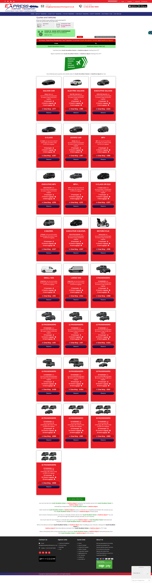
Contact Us (144, 1)
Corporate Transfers (82, 14)
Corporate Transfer (83, 551)
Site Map (61, 547)
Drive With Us (81, 559)
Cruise (16, 11)
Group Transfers (95, 14)
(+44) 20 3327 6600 (91, 7)
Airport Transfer (82, 545)
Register (130, 1)
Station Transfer (82, 549)
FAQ (60, 549)
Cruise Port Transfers (55, 14)
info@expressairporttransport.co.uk (60, 7)
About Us (137, 1)
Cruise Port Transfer (83, 547)
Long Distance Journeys (30, 11)
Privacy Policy (62, 545)
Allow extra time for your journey (105, 37)
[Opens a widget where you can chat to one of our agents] (141, 573)
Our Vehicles (81, 555)
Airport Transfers (41, 14)
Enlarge (80, 37)
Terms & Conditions (64, 543)
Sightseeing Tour (107, 14)
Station (21, 11)
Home (33, 14)
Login (122, 1)
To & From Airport (9, 11)
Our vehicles (117, 14)
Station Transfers (68, 14)
